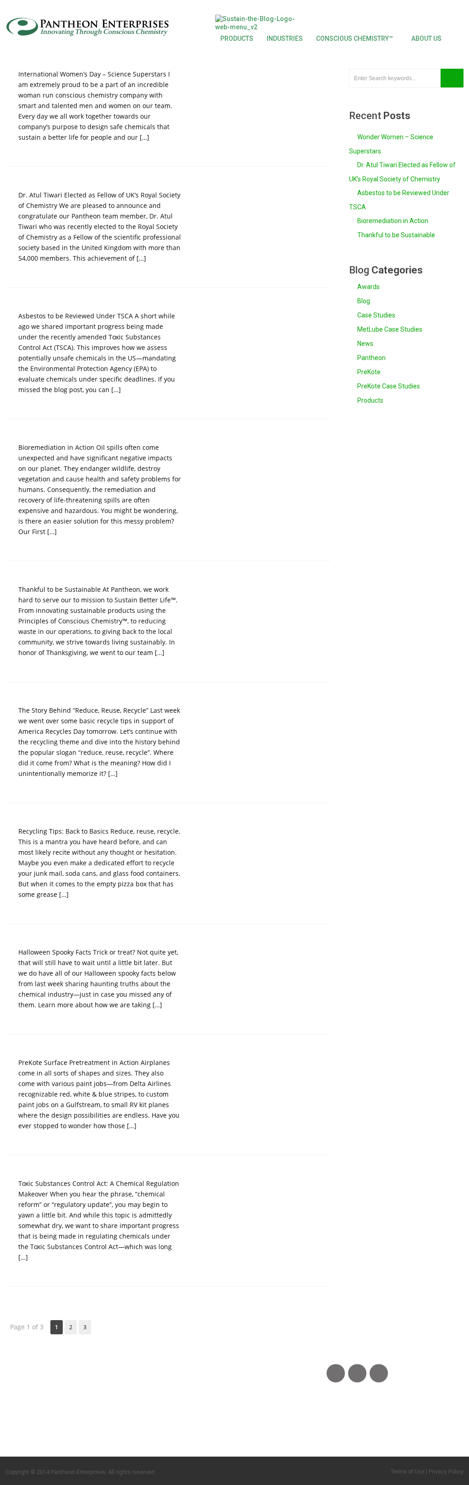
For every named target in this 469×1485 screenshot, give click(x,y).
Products (369, 400)
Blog (363, 301)
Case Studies (375, 315)
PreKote (368, 372)
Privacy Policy (446, 1472)
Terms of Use (408, 1472)
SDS (129, 1418)
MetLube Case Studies (389, 329)
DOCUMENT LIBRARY (201, 1418)
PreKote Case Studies (388, 386)
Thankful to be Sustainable (396, 235)
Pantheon (371, 357)
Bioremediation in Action (392, 220)
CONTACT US (36, 1418)
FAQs (93, 1418)
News (364, 343)
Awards (368, 286)
